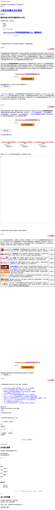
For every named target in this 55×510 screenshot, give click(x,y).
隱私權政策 (35, 491)
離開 (8, 507)
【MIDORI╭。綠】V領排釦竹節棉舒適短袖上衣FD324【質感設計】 (19, 394)
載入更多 (3, 426)
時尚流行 (11, 421)
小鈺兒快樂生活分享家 (11, 10)
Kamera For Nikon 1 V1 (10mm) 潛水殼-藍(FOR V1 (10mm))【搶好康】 (19, 399)
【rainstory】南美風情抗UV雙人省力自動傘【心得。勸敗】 (17, 389)
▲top (2, 424)
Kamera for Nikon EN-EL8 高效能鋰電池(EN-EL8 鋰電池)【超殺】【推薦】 (20, 396)
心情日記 (11, 20)
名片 (4, 26)
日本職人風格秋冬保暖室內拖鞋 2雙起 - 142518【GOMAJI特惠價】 (19, 388)
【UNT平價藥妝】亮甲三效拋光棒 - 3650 (12, 401)
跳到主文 (3, 14)
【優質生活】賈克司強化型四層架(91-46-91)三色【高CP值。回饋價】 (19, 391)
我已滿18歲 (3, 507)
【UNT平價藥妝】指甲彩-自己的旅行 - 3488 (13, 393)
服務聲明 (40, 491)
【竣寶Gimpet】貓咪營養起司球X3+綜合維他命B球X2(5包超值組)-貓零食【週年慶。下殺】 (24, 398)
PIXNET (17, 491)
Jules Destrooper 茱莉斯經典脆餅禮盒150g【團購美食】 (23, 32)
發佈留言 (3, 434)
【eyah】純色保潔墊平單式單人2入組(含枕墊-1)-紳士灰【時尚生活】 (19, 402)
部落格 (4, 25)
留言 (12, 417)
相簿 (4, 23)
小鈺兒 (2, 410)
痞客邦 (9, 417)
